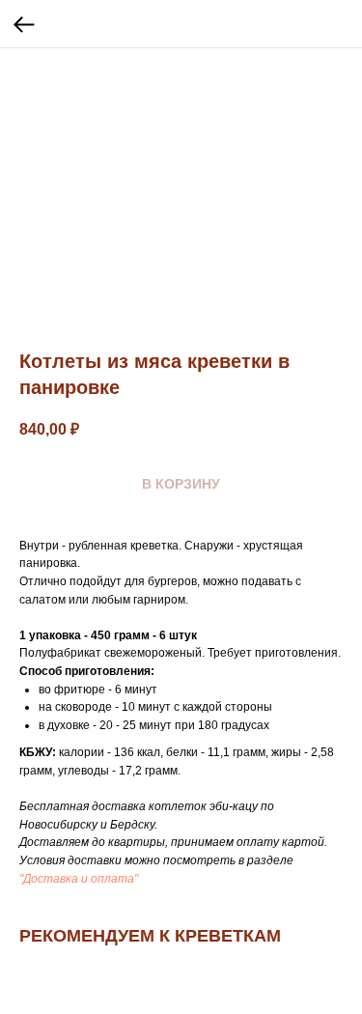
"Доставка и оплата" (78, 879)
